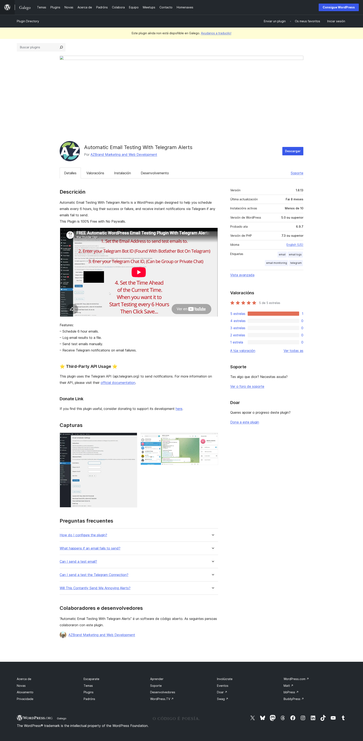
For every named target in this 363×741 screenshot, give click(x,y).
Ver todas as (293, 351)
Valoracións (95, 173)
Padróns (89, 699)
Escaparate (91, 679)
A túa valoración (242, 351)
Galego (61, 718)
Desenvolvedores (162, 692)
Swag (222, 699)
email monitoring (276, 262)
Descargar (293, 151)
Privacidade (25, 699)
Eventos (222, 685)
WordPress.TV (162, 699)
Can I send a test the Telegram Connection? (94, 575)
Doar (222, 692)
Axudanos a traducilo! (216, 33)
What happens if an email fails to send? (90, 548)
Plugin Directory (28, 21)
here (179, 409)
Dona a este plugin (244, 422)
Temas (88, 685)
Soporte (297, 173)
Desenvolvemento (155, 173)
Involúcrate (225, 679)
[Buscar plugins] (61, 47)
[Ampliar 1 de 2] (131, 438)
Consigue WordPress (339, 7)
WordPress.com (296, 679)
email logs (295, 254)
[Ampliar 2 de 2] (212, 438)
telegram (296, 262)
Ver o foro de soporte (247, 386)
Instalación (122, 173)
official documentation (118, 382)
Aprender (156, 679)
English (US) (295, 244)
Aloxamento (25, 692)
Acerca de (24, 679)
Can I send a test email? (78, 562)
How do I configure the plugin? (83, 535)
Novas (21, 685)
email (282, 254)
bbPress (291, 692)
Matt (288, 685)
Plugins (88, 692)
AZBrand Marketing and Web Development (124, 154)
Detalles (70, 173)
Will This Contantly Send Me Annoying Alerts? (95, 588)
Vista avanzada (242, 275)
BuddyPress (294, 699)
